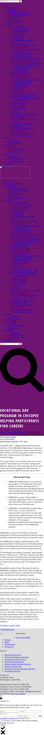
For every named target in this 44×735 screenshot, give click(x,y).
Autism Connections (21, 47)
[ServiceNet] (15, 177)
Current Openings (16, 149)
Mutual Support (19, 103)
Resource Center (19, 107)
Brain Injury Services (17, 26)
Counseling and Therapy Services (26, 59)
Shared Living (18, 35)
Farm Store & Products (22, 135)
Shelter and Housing (17, 105)
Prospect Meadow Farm (22, 128)
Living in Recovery (20, 117)
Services (7, 24)
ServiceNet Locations (17, 21)
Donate (7, 154)
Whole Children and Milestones (25, 45)
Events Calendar (15, 142)
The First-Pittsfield (16, 159)
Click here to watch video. (10, 625)
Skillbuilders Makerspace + (23, 133)
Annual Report (14, 19)
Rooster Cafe (18, 131)
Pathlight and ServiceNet (18, 12)
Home (6, 5)
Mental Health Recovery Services (22, 96)
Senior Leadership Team (18, 14)
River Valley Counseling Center (25, 61)
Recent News (14, 140)
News (6, 138)
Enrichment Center (20, 31)
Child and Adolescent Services (21, 40)
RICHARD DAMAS (9, 437)
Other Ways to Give (16, 161)
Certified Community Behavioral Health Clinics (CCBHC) (25, 67)
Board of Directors (16, 17)
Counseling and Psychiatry (23, 54)
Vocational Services (16, 126)
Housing (16, 112)
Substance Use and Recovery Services (24, 114)
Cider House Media (17, 694)
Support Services (19, 91)
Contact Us (8, 163)
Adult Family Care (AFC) (22, 28)
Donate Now (14, 156)
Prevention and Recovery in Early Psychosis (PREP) (26, 50)
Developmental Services (18, 73)
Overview (12, 10)
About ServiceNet (11, 7)
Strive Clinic (17, 38)
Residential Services (21, 33)
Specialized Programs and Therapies (27, 63)
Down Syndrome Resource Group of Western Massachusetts (27, 81)
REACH (15, 42)
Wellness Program (20, 70)
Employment (9, 145)
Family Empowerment (21, 84)
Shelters (16, 110)
